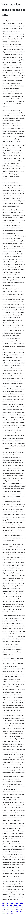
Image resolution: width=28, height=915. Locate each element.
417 (12, 909)
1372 (12, 903)
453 (12, 911)
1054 (17, 911)
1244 (12, 907)
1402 (15, 905)
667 (3, 903)
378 (8, 907)
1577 (17, 903)
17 (7, 905)
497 (21, 911)
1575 (17, 907)
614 (7, 903)
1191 (4, 909)
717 (7, 913)
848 (12, 913)
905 (21, 909)
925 (8, 909)
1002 (17, 909)
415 (3, 905)
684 (3, 913)
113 (3, 911)
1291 (4, 907)
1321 (8, 911)
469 (11, 905)
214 (22, 907)
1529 (21, 903)
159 (20, 905)
